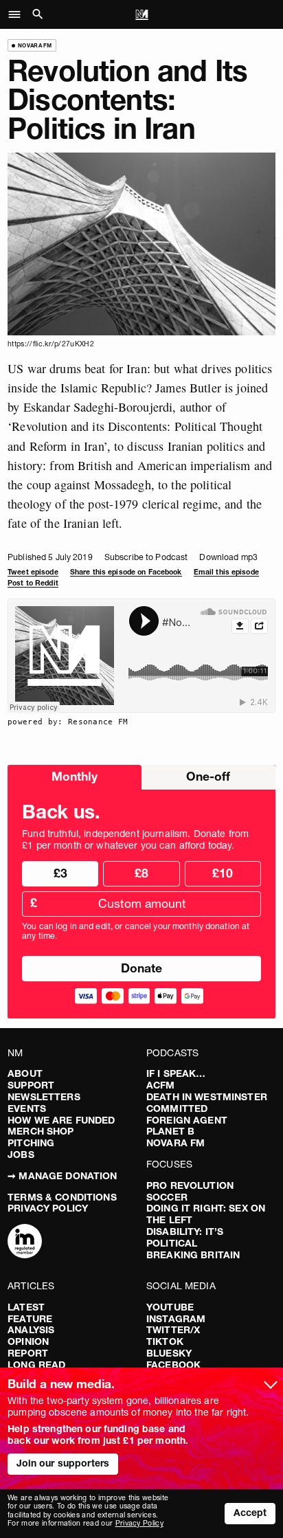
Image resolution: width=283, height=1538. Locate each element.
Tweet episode (33, 572)
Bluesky (169, 1353)
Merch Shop (40, 1131)
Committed (176, 1108)
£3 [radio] (60, 873)
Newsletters (44, 1097)
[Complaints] (25, 1242)
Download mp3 (228, 557)
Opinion (28, 1341)
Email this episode (226, 572)
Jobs (21, 1154)
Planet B (170, 1131)
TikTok (164, 1341)
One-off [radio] (208, 776)
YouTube (170, 1307)
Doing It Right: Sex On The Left (205, 1214)
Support (31, 1085)
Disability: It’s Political (184, 1237)
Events (27, 1108)
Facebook (173, 1365)
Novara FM (175, 1143)
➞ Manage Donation (62, 1176)
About (25, 1073)
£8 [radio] (141, 873)
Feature (30, 1319)
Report (28, 1353)
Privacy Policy (48, 1208)
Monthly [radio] (75, 776)
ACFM (160, 1085)
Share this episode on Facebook (126, 572)
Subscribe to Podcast (146, 557)
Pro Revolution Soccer (190, 1191)
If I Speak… (176, 1073)
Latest (26, 1307)
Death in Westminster (206, 1097)
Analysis (31, 1330)
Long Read (36, 1365)
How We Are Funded (61, 1120)
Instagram (175, 1319)
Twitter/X (173, 1330)
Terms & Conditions (62, 1197)
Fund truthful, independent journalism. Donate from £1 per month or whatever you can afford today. (135, 839)
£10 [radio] (222, 873)
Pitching (31, 1143)
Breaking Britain (193, 1255)
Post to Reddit (33, 583)
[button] (18, 14)
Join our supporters (63, 1463)
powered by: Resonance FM (68, 721)
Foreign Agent (186, 1120)
